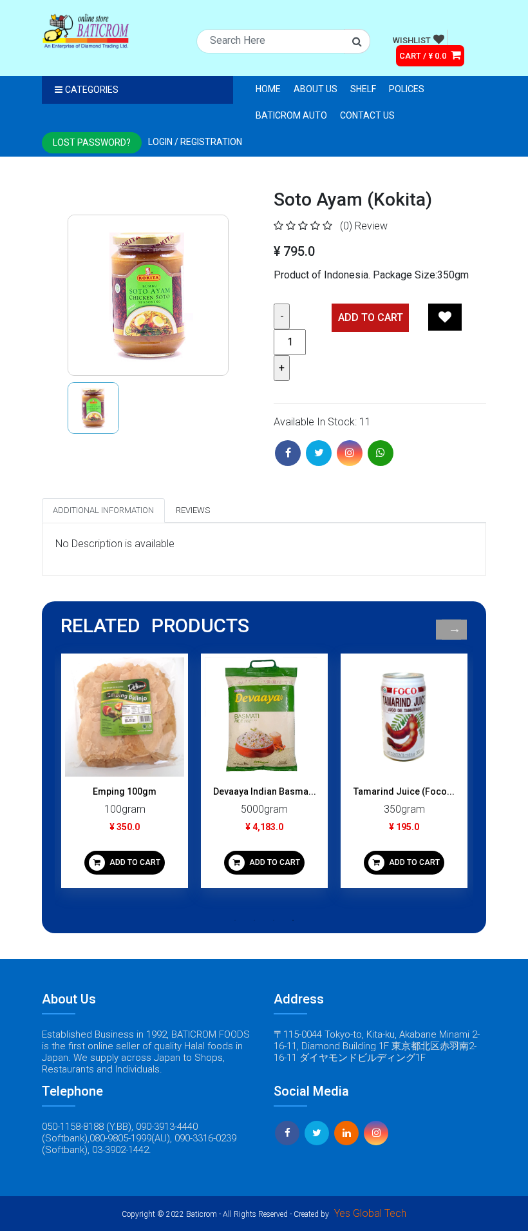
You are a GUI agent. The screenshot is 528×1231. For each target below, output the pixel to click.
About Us (315, 89)
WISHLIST (412, 40)
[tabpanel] (124, 776)
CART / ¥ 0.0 (423, 56)
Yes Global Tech (370, 1213)
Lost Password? (92, 142)
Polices (406, 89)
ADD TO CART (134, 862)
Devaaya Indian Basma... (264, 791)
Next (454, 629)
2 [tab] (254, 920)
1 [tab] (235, 920)
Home (268, 89)
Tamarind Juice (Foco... (404, 791)
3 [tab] (273, 920)
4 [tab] (293, 920)
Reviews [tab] (193, 510)
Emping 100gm (124, 791)
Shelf (363, 89)
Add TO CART (370, 317)
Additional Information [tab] (103, 510)
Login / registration (195, 142)
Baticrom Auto (291, 115)
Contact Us (367, 115)
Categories (91, 89)
